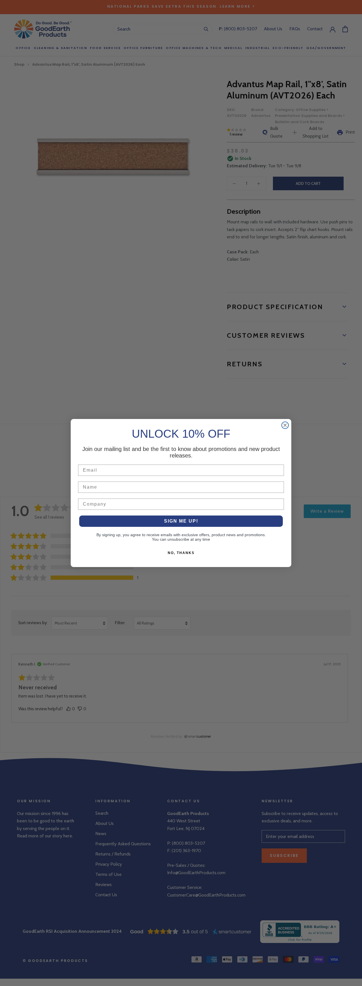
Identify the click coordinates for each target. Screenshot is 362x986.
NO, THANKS (181, 553)
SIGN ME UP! (181, 521)
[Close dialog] (285, 425)
